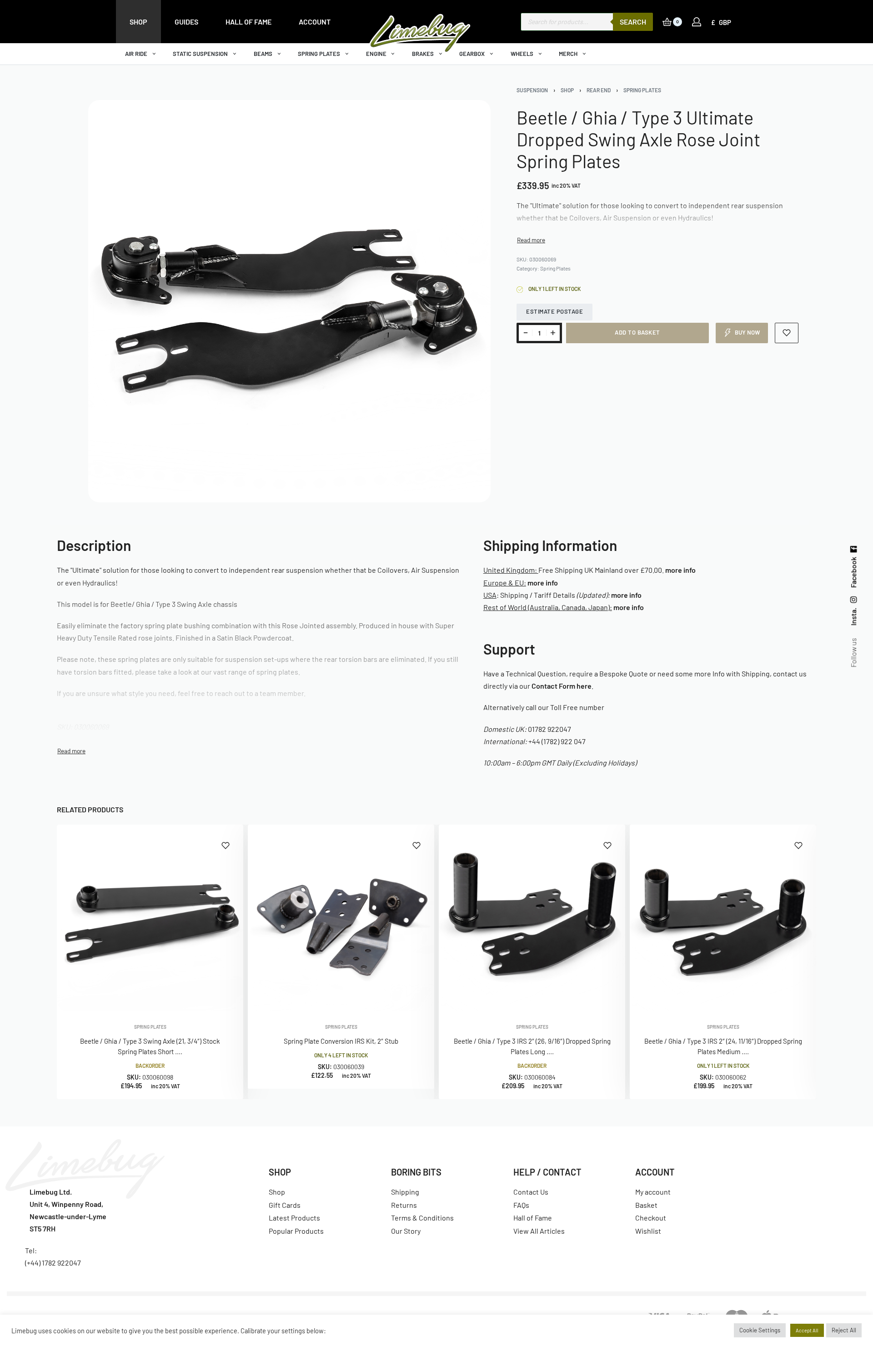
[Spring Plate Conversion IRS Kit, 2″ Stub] (341, 918)
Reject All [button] (844, 1330)
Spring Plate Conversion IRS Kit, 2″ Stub (341, 1041)
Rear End (599, 90)
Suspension (532, 90)
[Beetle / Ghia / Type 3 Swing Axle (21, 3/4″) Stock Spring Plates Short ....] (150, 918)
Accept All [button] (807, 1330)
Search (633, 21)
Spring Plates (642, 90)
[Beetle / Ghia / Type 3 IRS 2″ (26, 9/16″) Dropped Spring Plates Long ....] (532, 918)
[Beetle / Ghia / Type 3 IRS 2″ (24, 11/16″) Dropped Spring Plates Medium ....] (723, 918)
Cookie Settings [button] (759, 1330)
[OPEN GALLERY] (289, 301)
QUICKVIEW (207, 998)
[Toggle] (531, 240)
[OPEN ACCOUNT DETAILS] (697, 22)
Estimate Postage (554, 311)
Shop (567, 90)
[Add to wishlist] (787, 333)
